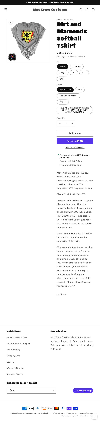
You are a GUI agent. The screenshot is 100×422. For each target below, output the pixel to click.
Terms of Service (15, 374)
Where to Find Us (15, 368)
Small (62, 66)
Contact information (85, 416)
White (63, 102)
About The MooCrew (17, 337)
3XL (62, 79)
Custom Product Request (19, 343)
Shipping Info (13, 356)
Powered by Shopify (41, 413)
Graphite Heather (69, 96)
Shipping (60, 57)
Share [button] (63, 294)
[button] (6, 10)
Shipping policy (68, 416)
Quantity (60, 118)
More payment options (75, 148)
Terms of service (86, 413)
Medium (77, 66)
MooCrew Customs (25, 413)
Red (80, 89)
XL (74, 73)
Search (10, 362)
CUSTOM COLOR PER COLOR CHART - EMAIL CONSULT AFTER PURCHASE (74, 110)
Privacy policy (71, 413)
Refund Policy (13, 349)
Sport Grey (65, 89)
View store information (71, 165)
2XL (84, 73)
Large (63, 73)
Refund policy (57, 413)
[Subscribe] (53, 390)
